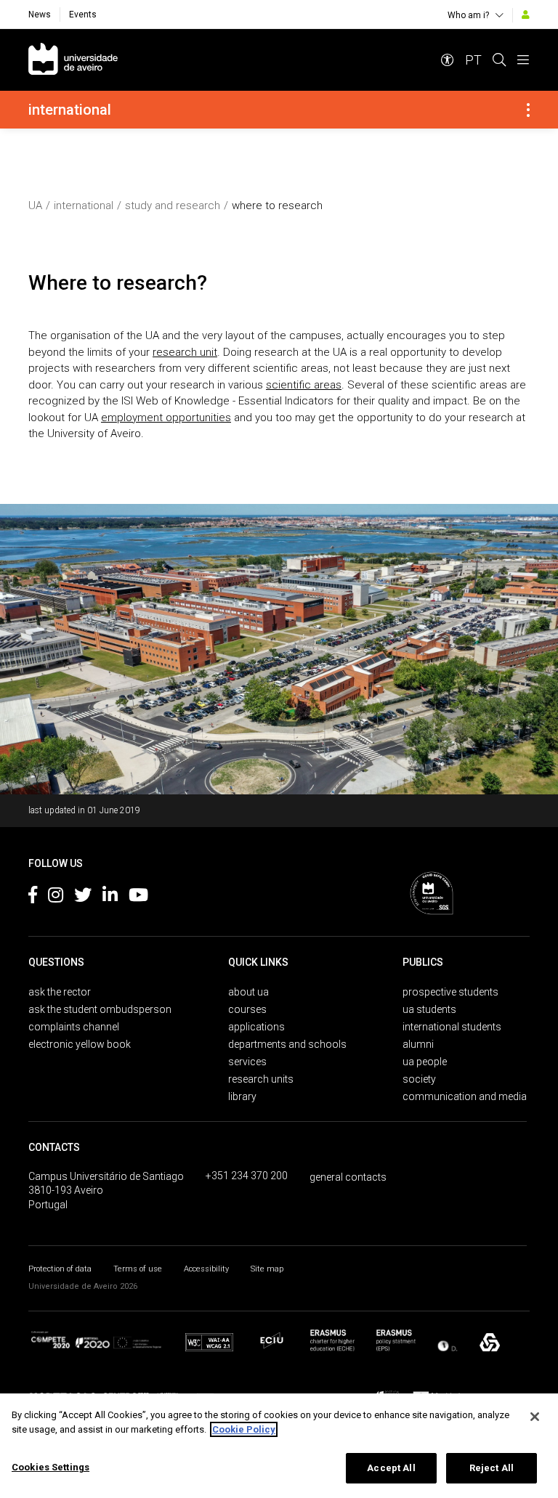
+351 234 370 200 (247, 1175)
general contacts (348, 1177)
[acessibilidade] (447, 60)
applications (256, 1027)
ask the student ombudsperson (99, 1009)
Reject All (491, 1467)
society (419, 1079)
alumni (418, 1044)
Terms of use (137, 1269)
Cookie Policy (243, 1429)
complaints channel (73, 1027)
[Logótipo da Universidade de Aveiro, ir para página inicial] (73, 60)
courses (247, 1009)
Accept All (391, 1467)
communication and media (465, 1096)
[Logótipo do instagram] (55, 897)
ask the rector (59, 992)
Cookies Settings (50, 1467)
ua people (425, 1061)
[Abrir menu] (523, 60)
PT (473, 60)
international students (452, 1027)
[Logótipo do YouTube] (138, 897)
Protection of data (60, 1269)
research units (261, 1079)
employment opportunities (166, 417)
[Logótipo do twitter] (83, 897)
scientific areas (303, 384)
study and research (172, 205)
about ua (248, 992)
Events (83, 14)
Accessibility (206, 1269)
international (83, 205)
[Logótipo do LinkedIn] (110, 897)
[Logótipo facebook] (32, 897)
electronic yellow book (79, 1044)
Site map (267, 1269)
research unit (185, 352)
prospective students (450, 992)
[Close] (535, 1417)
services (247, 1061)
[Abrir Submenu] (528, 109)
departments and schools (287, 1044)
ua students (429, 1009)
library (242, 1096)
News (39, 14)
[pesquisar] (499, 60)
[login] (526, 14)
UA (35, 205)
